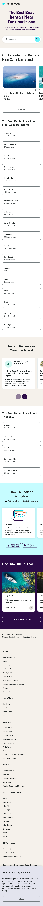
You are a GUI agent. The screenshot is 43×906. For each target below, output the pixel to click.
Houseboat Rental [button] (9, 739)
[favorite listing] (35, 90)
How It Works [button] (7, 704)
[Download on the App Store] (13, 545)
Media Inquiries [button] (8, 665)
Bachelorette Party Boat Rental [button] (14, 754)
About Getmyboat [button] (9, 657)
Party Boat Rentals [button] (9, 758)
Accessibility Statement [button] (11, 680)
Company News (8, 771)
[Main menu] (39, 4)
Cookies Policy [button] (8, 676)
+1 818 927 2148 (8, 853)
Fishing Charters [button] (8, 735)
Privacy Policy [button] (8, 673)
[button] (19, 77)
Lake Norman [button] (7, 825)
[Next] (24, 396)
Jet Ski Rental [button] (8, 732)
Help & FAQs (7, 849)
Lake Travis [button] (7, 813)
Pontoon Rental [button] (8, 743)
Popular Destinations (12, 792)
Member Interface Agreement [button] (13, 684)
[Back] (18, 396)
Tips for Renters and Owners (13, 786)
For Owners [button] (7, 708)
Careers (5, 661)
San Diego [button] (6, 810)
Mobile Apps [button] (7, 712)
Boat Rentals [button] (7, 728)
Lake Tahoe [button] (7, 806)
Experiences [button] (8, 722)
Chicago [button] (6, 821)
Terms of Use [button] (26, 881)
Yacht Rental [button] (7, 747)
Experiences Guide (10, 778)
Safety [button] (5, 715)
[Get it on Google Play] (29, 545)
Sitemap (5, 688)
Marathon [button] (6, 837)
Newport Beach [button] (8, 817)
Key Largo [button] (6, 829)
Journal (6, 765)
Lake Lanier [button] (7, 802)
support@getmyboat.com (12, 856)
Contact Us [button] (7, 692)
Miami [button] (5, 798)
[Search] (37, 39)
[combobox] (17, 39)
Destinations (7, 782)
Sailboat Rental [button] (8, 751)
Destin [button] (5, 833)
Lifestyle (6, 774)
